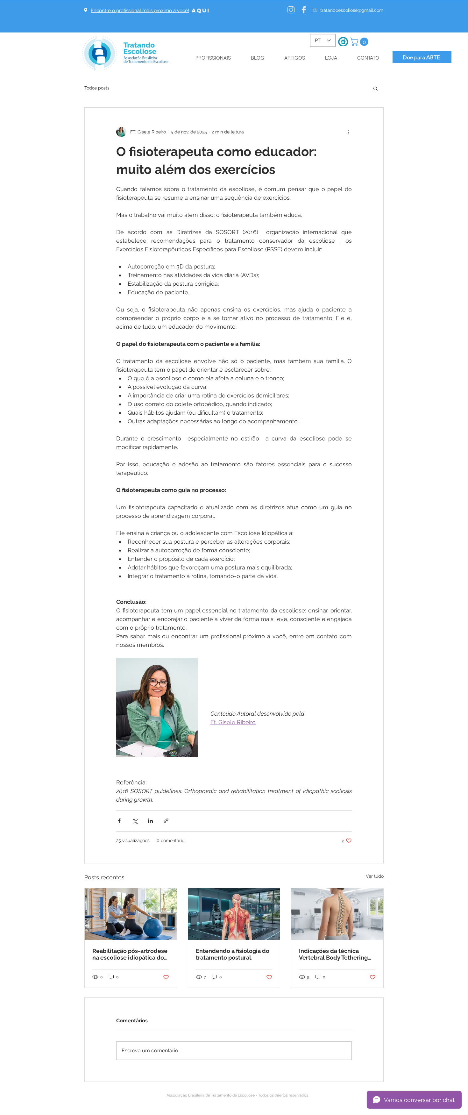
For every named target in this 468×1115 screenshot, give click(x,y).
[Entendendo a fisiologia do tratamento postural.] (234, 914)
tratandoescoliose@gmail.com (351, 10)
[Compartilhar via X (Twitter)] (135, 821)
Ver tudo (375, 876)
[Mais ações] (348, 132)
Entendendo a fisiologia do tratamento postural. (232, 954)
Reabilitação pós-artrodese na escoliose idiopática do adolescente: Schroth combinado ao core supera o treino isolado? (129, 954)
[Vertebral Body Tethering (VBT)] (337, 914)
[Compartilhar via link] (166, 821)
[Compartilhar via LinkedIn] (150, 821)
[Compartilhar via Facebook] (119, 821)
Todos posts (97, 87)
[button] (360, 42)
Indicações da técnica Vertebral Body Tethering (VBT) (333, 954)
